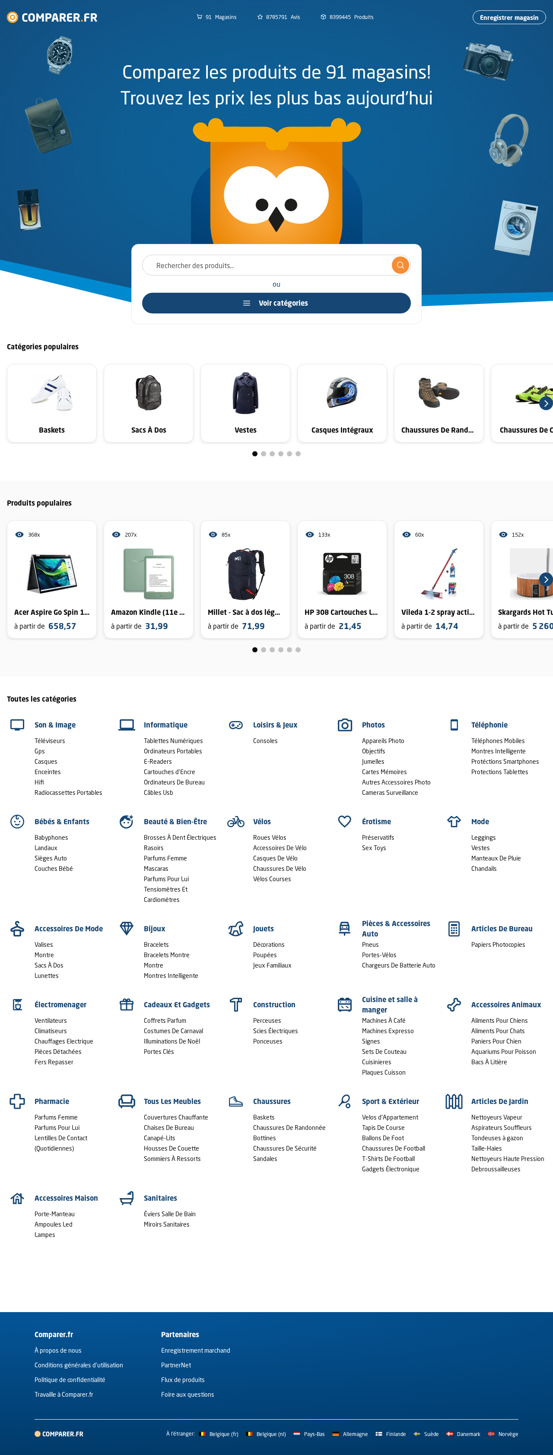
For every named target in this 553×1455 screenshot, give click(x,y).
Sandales (265, 1158)
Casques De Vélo (275, 858)
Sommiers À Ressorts (172, 1158)
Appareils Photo (383, 740)
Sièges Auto (51, 858)
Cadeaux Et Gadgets (177, 1004)
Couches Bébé (54, 868)
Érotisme (376, 821)
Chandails (484, 868)
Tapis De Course (383, 1127)
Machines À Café (384, 1020)
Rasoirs (154, 847)
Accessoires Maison (66, 1198)
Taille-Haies (486, 1148)
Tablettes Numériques (173, 740)
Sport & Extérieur (390, 1101)
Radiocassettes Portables (68, 792)
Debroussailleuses (496, 1169)
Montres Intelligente (498, 751)
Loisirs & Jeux (275, 725)
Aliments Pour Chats (498, 1030)
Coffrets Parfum (165, 1020)
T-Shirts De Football (388, 1158)
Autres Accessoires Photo (396, 782)
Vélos (262, 821)
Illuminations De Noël (172, 1041)
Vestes (480, 847)
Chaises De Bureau (169, 1127)
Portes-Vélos (379, 954)
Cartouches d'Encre (169, 771)
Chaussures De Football (393, 1148)
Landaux (46, 847)
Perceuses (267, 1020)
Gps (40, 751)
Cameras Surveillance (390, 792)
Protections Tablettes (499, 771)
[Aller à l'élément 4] (280, 453)
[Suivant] (546, 403)
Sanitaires (160, 1198)
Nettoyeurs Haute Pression (507, 1158)
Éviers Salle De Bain (170, 1214)
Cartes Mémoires (384, 771)
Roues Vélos (269, 837)
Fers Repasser (54, 1062)
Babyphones (51, 837)
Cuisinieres (376, 1062)
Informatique (166, 725)
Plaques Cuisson (384, 1072)
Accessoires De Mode (69, 928)
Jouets (263, 928)
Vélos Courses (272, 878)
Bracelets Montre (167, 954)
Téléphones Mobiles (498, 740)
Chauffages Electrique (64, 1041)
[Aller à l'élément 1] (254, 453)
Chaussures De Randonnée (289, 1127)
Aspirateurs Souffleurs (501, 1127)
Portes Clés (159, 1051)
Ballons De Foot (383, 1138)
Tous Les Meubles (172, 1101)
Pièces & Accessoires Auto (396, 928)
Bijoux (154, 928)
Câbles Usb (158, 792)
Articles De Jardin (499, 1101)
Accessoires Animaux (506, 1004)
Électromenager (60, 1004)
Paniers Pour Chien (496, 1041)
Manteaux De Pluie (496, 858)
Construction (274, 1004)
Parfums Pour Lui (166, 878)
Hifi (39, 782)
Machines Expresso (388, 1030)
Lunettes (47, 975)
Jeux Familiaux (272, 965)
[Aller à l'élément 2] (263, 453)
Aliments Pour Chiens (499, 1020)
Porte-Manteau (55, 1214)
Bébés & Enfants (62, 821)
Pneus (370, 944)
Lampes (45, 1234)
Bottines (264, 1138)
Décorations (269, 944)
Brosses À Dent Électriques (180, 837)
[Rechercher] (400, 265)
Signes (371, 1041)
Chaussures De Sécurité (285, 1148)
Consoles (265, 740)
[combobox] (276, 265)
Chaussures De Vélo (279, 868)
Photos (373, 725)
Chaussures (272, 1101)
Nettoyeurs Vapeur (496, 1117)
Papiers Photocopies (498, 944)
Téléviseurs (50, 740)
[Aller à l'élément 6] (298, 453)
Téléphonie (489, 725)
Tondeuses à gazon (497, 1138)
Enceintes (48, 771)
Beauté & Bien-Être (175, 821)
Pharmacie (52, 1101)
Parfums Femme (165, 858)
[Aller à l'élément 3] (272, 453)
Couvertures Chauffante (176, 1117)
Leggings (483, 837)
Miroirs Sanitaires (167, 1224)
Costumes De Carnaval (173, 1030)
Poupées (265, 954)
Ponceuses (268, 1041)
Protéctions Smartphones (505, 761)
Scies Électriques (275, 1030)
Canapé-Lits (159, 1138)
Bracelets (156, 944)
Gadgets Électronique (391, 1169)
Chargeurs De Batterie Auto (398, 965)
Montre (44, 954)
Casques (46, 761)
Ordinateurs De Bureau (174, 782)
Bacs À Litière (489, 1062)
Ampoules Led (54, 1224)
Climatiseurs (51, 1030)
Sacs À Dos (49, 965)
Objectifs (373, 751)
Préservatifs (378, 837)
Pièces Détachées (58, 1051)
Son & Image (55, 725)
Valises (44, 944)
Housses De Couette (171, 1148)
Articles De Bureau (502, 928)
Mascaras (156, 868)
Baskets (264, 1117)
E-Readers (158, 761)
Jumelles (373, 761)
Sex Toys (374, 847)
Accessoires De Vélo (280, 847)
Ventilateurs (51, 1020)
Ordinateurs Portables (173, 751)
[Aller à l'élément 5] (289, 453)
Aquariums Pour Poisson (503, 1051)
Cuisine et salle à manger (390, 1004)
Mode (480, 821)
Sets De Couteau (384, 1051)
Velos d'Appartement (390, 1117)
